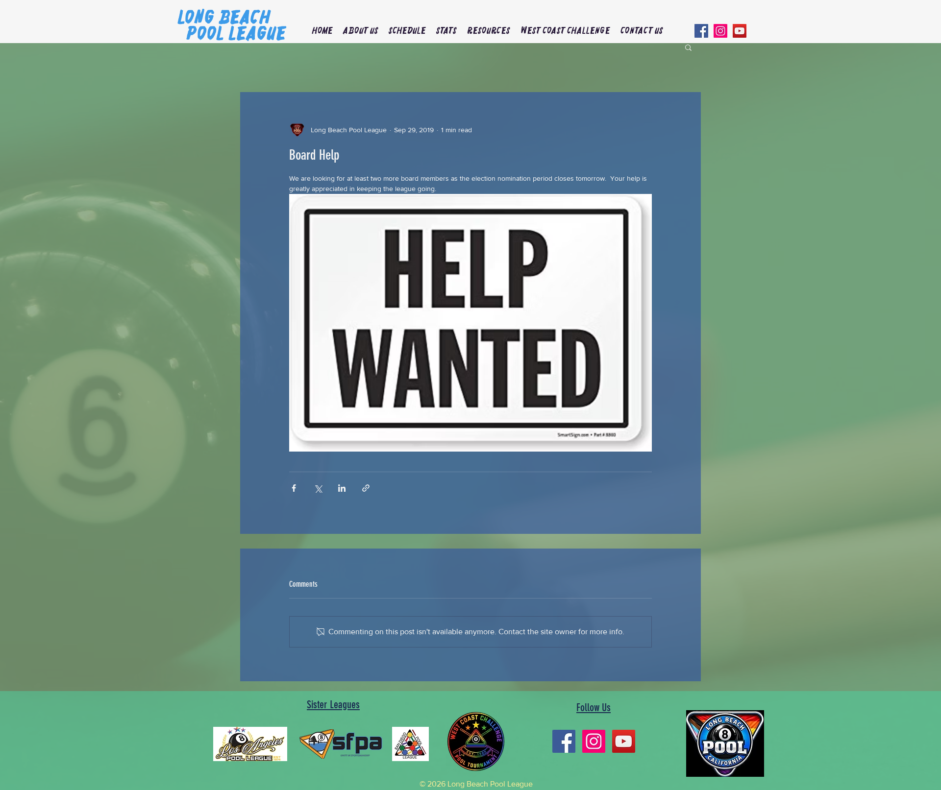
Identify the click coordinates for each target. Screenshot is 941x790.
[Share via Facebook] (293, 488)
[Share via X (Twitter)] (317, 488)
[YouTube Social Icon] (739, 31)
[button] (360, 31)
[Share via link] (366, 488)
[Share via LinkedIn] (342, 488)
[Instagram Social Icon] (720, 31)
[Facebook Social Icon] (701, 31)
